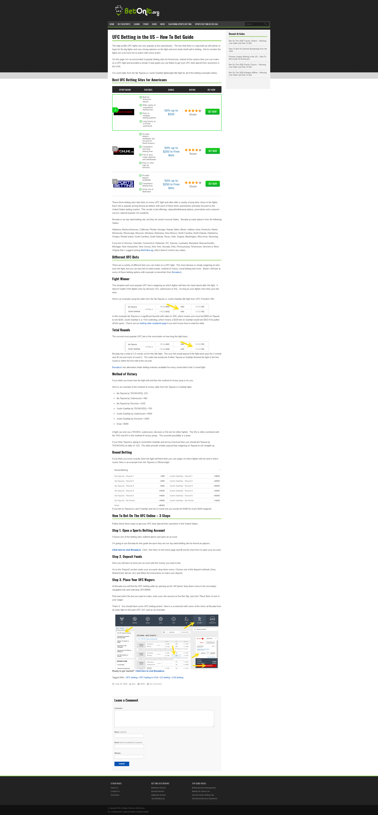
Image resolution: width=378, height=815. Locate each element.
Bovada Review (157, 791)
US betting (165, 677)
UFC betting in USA (148, 677)
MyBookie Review (158, 795)
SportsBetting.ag (158, 799)
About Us (114, 788)
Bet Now (212, 111)
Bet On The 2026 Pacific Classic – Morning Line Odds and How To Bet (247, 66)
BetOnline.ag (147, 250)
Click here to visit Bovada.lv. (150, 671)
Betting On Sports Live (201, 791)
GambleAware (117, 812)
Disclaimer (115, 795)
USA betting (177, 677)
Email (128, 742)
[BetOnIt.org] (137, 17)
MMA (142, 684)
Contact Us (115, 791)
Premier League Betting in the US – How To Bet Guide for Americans (247, 58)
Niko (134, 684)
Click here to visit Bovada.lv (126, 550)
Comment (118, 708)
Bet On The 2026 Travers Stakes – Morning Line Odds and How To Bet (247, 42)
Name (120, 732)
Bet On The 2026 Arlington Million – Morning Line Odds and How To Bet (248, 73)
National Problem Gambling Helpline (136, 812)
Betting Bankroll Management (204, 788)
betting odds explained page (153, 323)
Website (117, 753)
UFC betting (131, 677)
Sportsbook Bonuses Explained (204, 799)
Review (193, 114)
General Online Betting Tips (203, 795)
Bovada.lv (176, 272)
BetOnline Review (158, 788)
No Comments (156, 684)
